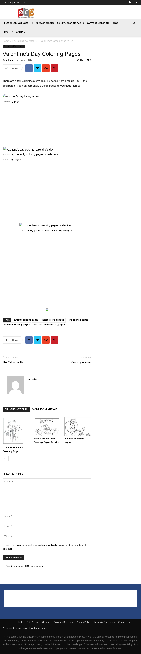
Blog (115, 23)
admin (9, 59)
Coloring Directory (63, 622)
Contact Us (124, 622)
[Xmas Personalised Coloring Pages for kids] (46, 426)
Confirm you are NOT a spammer (25, 566)
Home (6, 40)
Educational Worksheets (24, 40)
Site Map (45, 622)
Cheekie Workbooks (42, 23)
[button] (134, 23)
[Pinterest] (129, 2)
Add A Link (32, 622)
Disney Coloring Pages (70, 23)
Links (21, 622)
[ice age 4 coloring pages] (77, 426)
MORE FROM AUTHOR (45, 409)
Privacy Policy (84, 622)
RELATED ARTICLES (16, 409)
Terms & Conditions (104, 622)
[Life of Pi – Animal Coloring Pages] (16, 431)
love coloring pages (78, 319)
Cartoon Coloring (98, 23)
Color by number (81, 362)
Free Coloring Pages (16, 23)
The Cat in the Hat (13, 362)
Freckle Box (72, 80)
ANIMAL (20, 31)
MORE (7, 31)
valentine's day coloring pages (49, 324)
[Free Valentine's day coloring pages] (31, 159)
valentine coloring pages (17, 324)
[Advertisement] (95, 13)
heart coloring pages (53, 319)
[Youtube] (135, 2)
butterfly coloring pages (26, 319)
